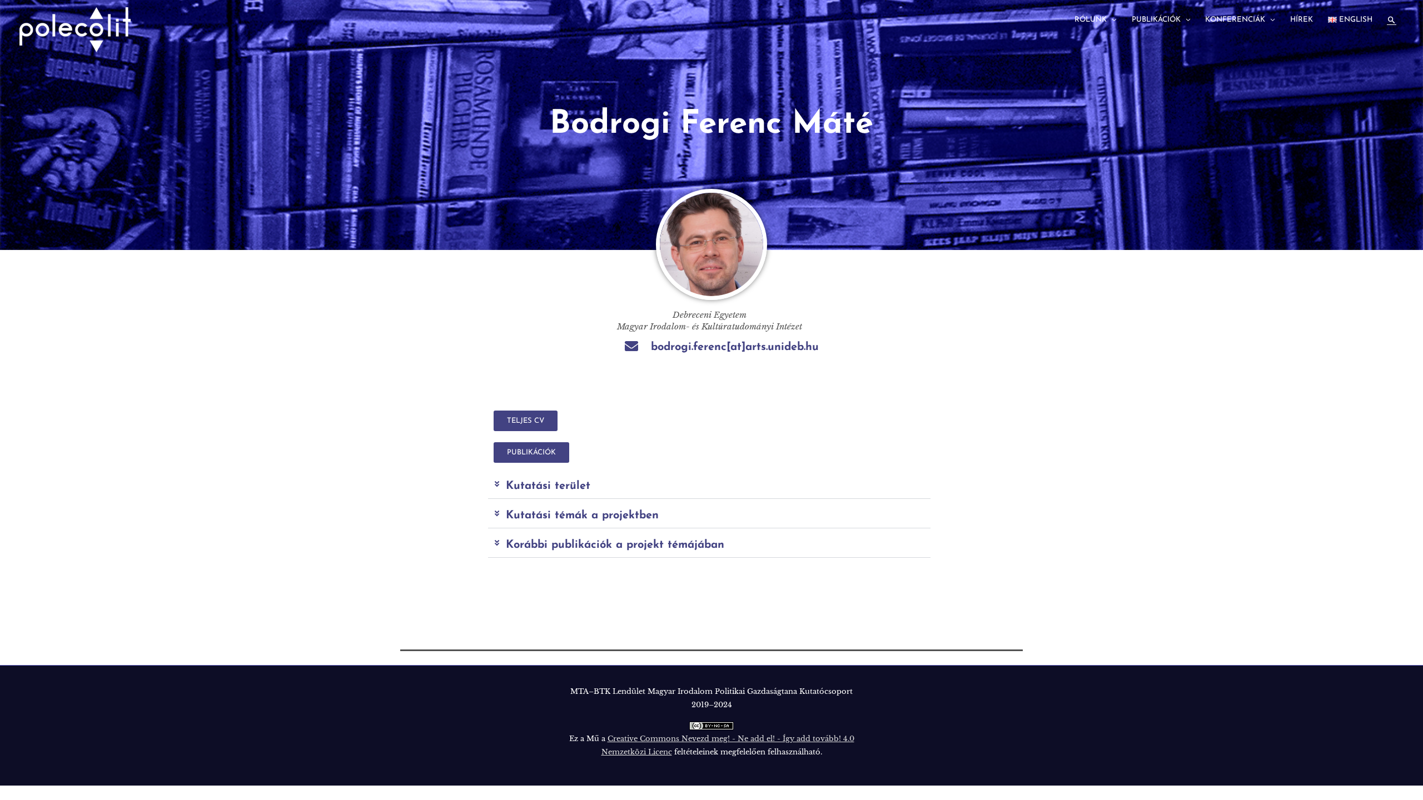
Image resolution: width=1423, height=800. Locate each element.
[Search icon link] (1391, 20)
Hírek (1301, 19)
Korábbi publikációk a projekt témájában (615, 545)
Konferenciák (1235, 19)
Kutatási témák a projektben (582, 515)
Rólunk (1090, 19)
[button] (709, 486)
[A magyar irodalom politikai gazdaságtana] (75, 29)
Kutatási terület (548, 486)
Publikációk (1156, 19)
